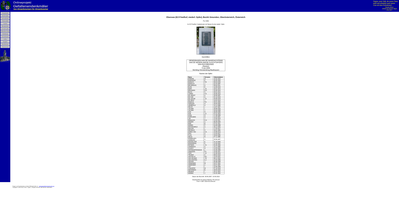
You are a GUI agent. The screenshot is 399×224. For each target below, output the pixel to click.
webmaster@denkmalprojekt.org (46, 186)
